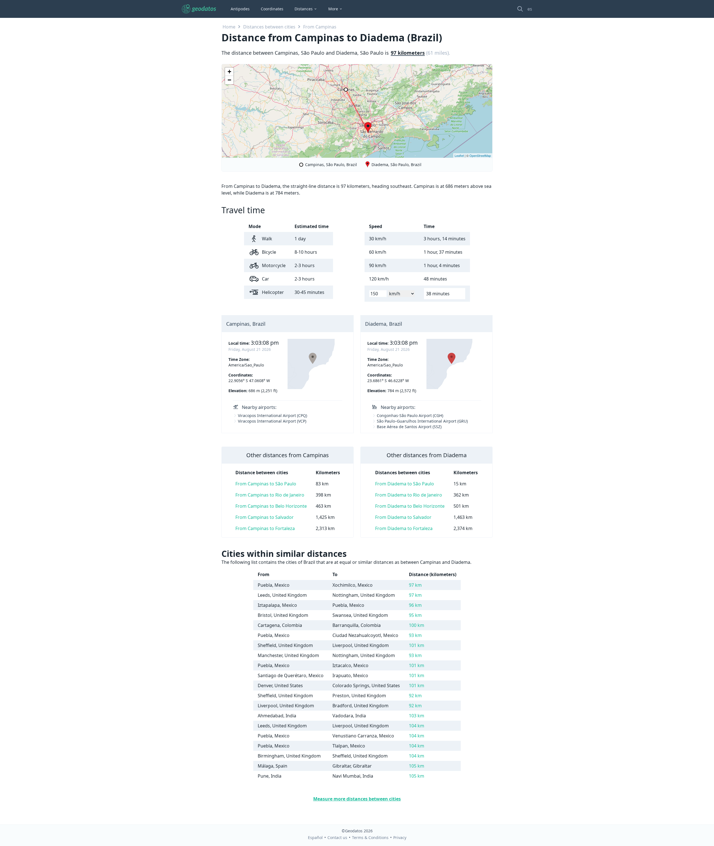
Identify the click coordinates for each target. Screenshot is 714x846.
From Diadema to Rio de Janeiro (408, 495)
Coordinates (272, 8)
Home (229, 27)
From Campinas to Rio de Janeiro (269, 495)
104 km (416, 726)
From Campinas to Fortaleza (265, 528)
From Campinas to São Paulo (265, 484)
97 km (415, 585)
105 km (416, 766)
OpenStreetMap (480, 155)
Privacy (399, 837)
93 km (415, 635)
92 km (415, 695)
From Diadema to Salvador (403, 517)
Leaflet (459, 155)
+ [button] (229, 71)
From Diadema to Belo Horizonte (410, 506)
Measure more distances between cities (357, 799)
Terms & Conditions (370, 837)
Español (315, 837)
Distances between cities (269, 27)
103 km (416, 716)
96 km (415, 605)
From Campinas (319, 27)
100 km (416, 625)
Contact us (337, 837)
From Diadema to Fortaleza (404, 528)
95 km (415, 615)
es (529, 9)
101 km (416, 645)
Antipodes (240, 8)
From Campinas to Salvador (264, 517)
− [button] (229, 79)
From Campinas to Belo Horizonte (271, 506)
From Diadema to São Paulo (404, 484)
